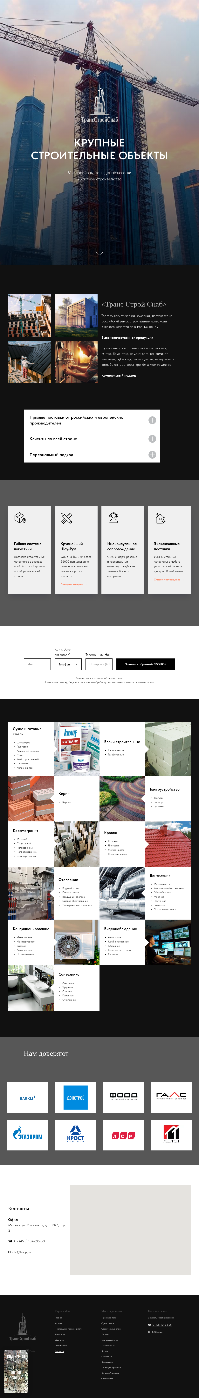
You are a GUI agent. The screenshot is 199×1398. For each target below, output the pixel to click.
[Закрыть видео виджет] (28, 1351)
